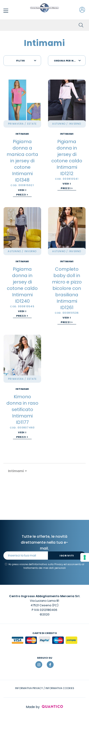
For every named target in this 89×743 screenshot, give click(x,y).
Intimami (22, 134)
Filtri (20, 60)
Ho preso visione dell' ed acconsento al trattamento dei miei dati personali (46, 566)
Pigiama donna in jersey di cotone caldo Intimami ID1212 (66, 157)
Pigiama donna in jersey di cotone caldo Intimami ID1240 (22, 285)
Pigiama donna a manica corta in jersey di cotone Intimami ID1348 (22, 160)
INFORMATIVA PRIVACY (29, 688)
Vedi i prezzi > (22, 192)
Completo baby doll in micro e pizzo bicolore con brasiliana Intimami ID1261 (67, 288)
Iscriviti (67, 555)
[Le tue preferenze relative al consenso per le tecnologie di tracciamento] (84, 557)
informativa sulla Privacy (48, 564)
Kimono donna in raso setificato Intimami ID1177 (22, 409)
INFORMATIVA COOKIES (59, 688)
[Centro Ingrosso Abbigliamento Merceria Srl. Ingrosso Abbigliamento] (44, 7)
